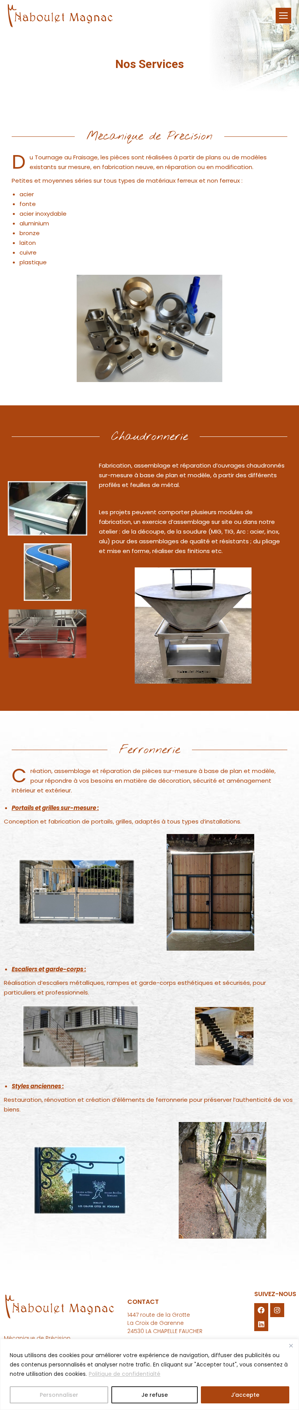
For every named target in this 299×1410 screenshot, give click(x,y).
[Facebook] (261, 1310)
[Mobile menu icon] (283, 15)
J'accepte (245, 1395)
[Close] (290, 1345)
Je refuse (154, 1395)
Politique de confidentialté (124, 1374)
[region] (149, 1374)
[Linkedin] (261, 1324)
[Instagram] (277, 1310)
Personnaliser (59, 1395)
